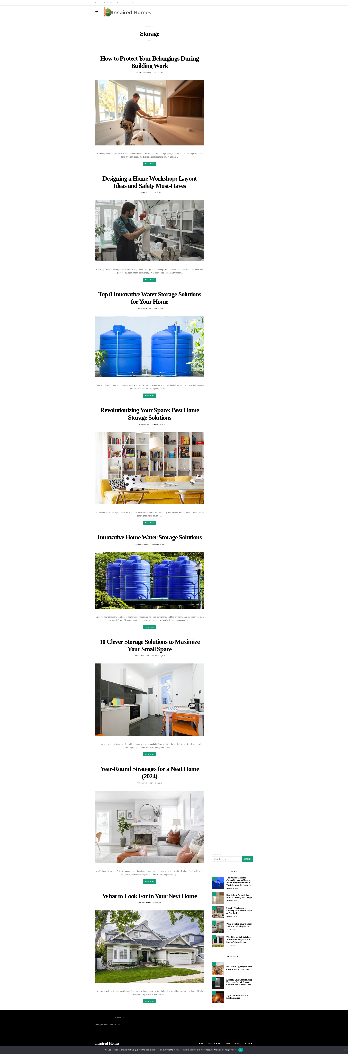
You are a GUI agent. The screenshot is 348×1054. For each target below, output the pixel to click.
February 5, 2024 (158, 424)
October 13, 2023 (156, 783)
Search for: (216, 854)
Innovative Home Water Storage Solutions (149, 537)
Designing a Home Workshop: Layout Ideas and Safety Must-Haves (149, 182)
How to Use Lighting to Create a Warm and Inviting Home (239, 967)
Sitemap (135, 3)
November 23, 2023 (158, 656)
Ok (240, 1050)
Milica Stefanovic (144, 903)
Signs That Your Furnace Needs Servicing (237, 996)
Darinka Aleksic (143, 192)
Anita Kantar (142, 783)
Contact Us (108, 3)
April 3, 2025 (157, 192)
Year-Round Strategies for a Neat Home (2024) (149, 772)
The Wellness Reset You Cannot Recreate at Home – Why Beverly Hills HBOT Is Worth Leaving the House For (239, 881)
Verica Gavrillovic (143, 308)
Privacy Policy (122, 3)
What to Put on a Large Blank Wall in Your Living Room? (239, 925)
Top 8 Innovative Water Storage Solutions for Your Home (149, 298)
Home (97, 3)
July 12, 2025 (158, 72)
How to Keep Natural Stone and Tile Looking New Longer (239, 896)
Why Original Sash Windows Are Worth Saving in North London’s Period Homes (238, 939)
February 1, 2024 (158, 544)
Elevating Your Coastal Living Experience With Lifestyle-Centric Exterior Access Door (239, 982)
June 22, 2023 (157, 903)
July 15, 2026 (230, 945)
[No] (344, 1050)
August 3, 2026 (231, 901)
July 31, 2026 (230, 929)
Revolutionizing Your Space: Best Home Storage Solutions (149, 413)
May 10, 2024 (158, 308)
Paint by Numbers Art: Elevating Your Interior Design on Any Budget (239, 910)
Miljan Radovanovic (144, 72)
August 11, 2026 (232, 888)
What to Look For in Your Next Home (149, 896)
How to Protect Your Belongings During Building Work (149, 62)
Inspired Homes (107, 1043)
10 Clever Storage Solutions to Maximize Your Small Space (150, 645)
